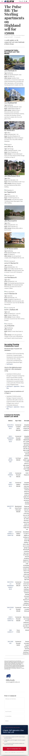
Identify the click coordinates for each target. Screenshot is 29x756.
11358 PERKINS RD (10, 475)
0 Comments (17, 37)
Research (8, 35)
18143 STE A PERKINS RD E (10, 426)
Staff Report (10, 364)
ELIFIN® (11, 37)
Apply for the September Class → (14, 748)
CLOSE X (24, 726)
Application (16, 386)
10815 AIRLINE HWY (10, 460)
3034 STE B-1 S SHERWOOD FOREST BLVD (10, 586)
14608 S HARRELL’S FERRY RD (10, 533)
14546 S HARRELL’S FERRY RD (10, 619)
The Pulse (13, 35)
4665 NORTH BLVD (10, 484)
